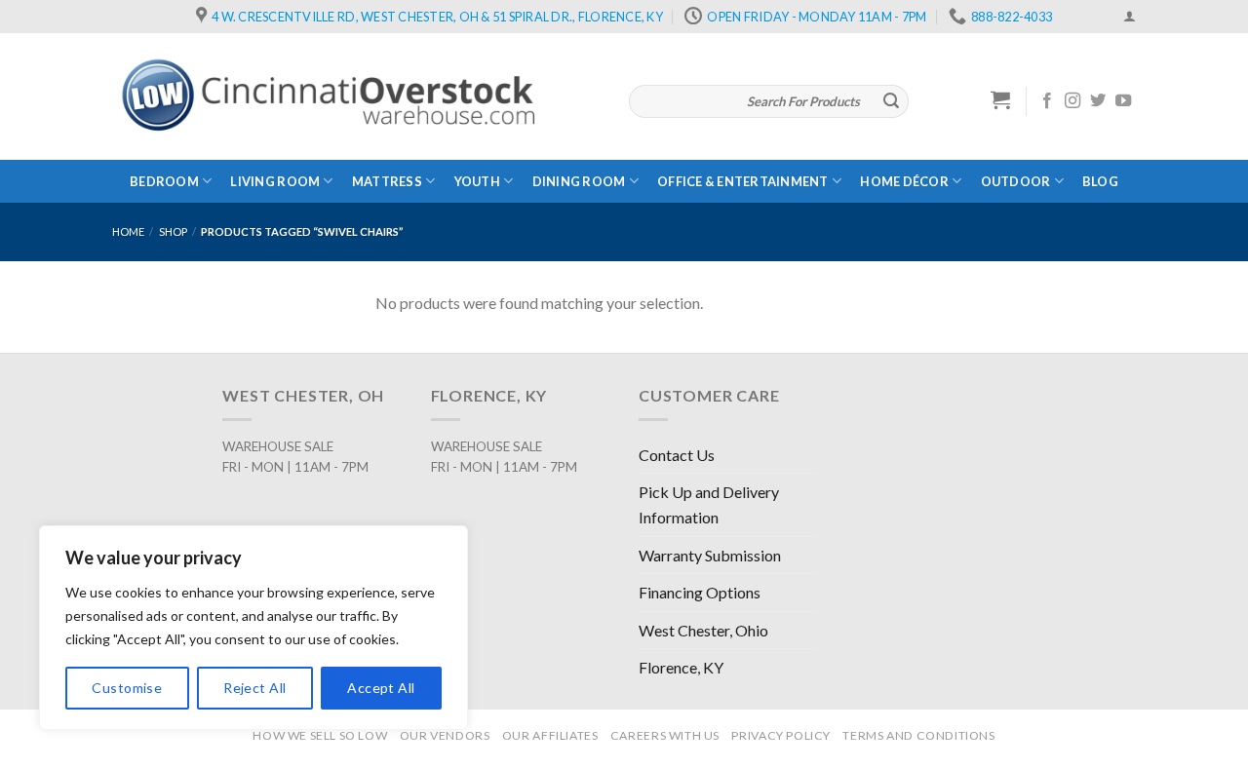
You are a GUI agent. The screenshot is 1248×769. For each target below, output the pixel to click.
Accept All (380, 687)
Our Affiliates (550, 735)
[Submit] (891, 101)
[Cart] (1001, 99)
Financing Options (699, 592)
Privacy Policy (781, 735)
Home (128, 231)
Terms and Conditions (918, 735)
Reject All (254, 687)
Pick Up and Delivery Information (709, 504)
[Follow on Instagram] (1072, 101)
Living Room (275, 181)
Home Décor (904, 181)
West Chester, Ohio (703, 630)
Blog (1100, 181)
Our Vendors (445, 735)
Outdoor (1016, 181)
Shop (173, 231)
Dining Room (579, 181)
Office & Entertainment (743, 181)
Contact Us (677, 454)
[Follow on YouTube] (1123, 101)
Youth (477, 181)
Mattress (387, 181)
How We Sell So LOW (320, 735)
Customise (127, 687)
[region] (253, 627)
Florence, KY (681, 667)
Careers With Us (665, 735)
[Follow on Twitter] (1098, 101)
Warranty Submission (710, 555)
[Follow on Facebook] (1047, 101)
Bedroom (164, 181)
